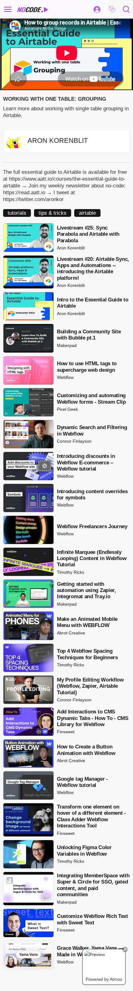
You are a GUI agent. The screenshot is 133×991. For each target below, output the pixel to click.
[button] (112, 9)
